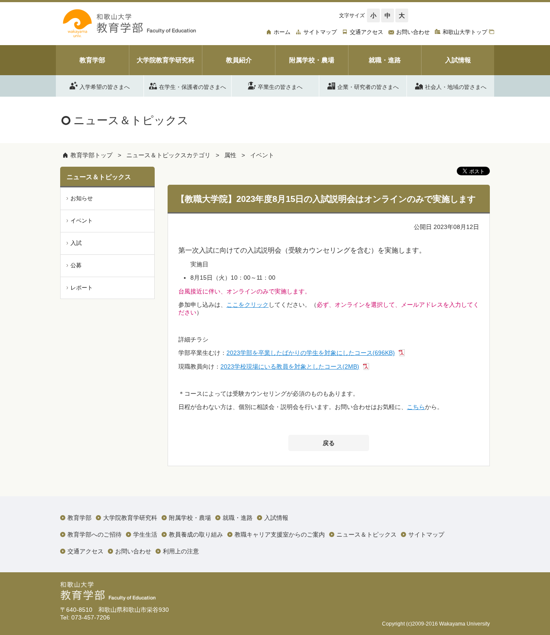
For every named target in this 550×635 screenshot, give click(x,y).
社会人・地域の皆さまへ (455, 86)
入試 (76, 243)
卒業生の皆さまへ (280, 86)
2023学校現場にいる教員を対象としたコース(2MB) (289, 366)
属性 (230, 155)
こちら (416, 406)
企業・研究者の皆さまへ (368, 86)
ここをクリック (247, 304)
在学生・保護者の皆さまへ (192, 86)
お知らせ (81, 198)
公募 (76, 265)
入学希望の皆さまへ (104, 86)
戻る (329, 443)
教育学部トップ (91, 155)
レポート (81, 287)
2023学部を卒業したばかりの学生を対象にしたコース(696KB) (310, 352)
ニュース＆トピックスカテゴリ (168, 155)
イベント (262, 155)
